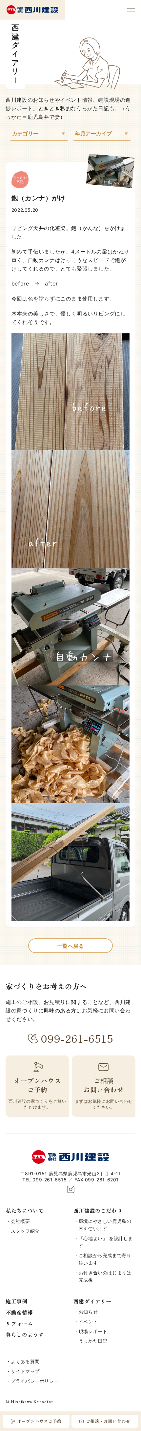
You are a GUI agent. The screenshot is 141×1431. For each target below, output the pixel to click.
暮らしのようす (25, 1334)
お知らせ (88, 1312)
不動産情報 (19, 1312)
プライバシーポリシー (35, 1381)
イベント (88, 1321)
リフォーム (19, 1323)
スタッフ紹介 (25, 1231)
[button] (131, 10)
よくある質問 (25, 1361)
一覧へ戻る (70, 946)
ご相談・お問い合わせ (108, 1421)
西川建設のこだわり (97, 1210)
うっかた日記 (93, 1341)
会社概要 (20, 1221)
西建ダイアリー (92, 1301)
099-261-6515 (77, 1038)
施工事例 (16, 1301)
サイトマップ (25, 1371)
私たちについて (25, 1210)
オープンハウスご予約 (39, 1421)
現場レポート (93, 1331)
